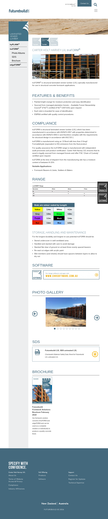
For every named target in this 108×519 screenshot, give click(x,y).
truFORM (14, 49)
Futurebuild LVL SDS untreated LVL (61, 350)
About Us (12, 475)
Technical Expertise (76, 483)
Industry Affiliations (17, 489)
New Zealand (48, 503)
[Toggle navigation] (95, 10)
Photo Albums (18, 53)
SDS (14, 57)
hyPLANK (14, 44)
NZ (74, 6)
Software (42, 479)
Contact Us (84, 3)
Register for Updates (76, 479)
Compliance (13, 485)
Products (42, 475)
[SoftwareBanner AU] (65, 275)
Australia (63, 503)
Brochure (16, 61)
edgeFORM (15, 65)
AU (72, 6)
